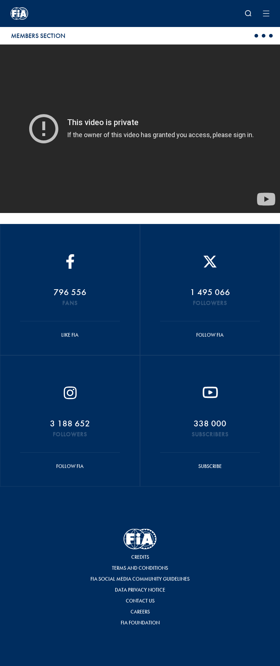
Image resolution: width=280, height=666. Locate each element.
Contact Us (140, 600)
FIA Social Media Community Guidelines (140, 579)
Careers (140, 611)
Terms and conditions (140, 568)
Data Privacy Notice (140, 589)
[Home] (58, 13)
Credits (140, 557)
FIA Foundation (140, 622)
